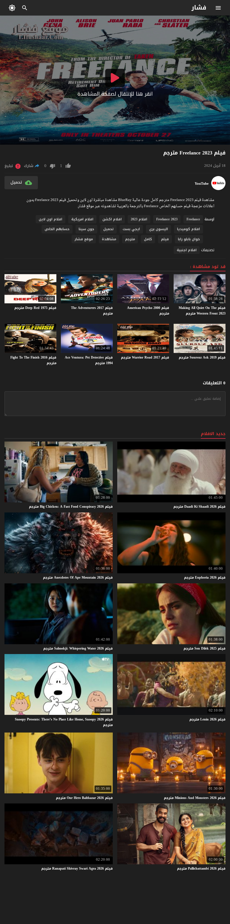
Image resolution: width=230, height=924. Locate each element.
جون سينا (86, 229)
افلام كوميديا (188, 229)
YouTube (202, 183)
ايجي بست (131, 229)
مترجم (130, 239)
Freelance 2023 (167, 219)
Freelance (193, 219)
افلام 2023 (139, 219)
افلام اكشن (112, 219)
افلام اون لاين (50, 219)
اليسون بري (158, 229)
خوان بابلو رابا (189, 239)
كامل (148, 239)
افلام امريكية (82, 219)
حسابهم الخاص (57, 229)
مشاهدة (109, 239)
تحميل (108, 229)
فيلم (165, 239)
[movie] (218, 188)
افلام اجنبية (187, 250)
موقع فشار (84, 239)
